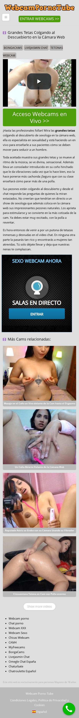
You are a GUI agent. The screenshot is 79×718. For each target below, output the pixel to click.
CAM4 (13, 642)
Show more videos (39, 606)
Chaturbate (16, 666)
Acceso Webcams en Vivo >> (39, 117)
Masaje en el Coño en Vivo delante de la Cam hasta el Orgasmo (39, 403)
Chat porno (16, 623)
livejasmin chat (36, 48)
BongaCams (16, 652)
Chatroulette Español (22, 671)
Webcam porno (19, 618)
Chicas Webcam (19, 637)
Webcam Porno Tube (39, 693)
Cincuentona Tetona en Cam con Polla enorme (39, 594)
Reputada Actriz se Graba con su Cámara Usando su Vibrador (39, 530)
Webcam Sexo (18, 633)
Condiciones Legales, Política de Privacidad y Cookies (39, 702)
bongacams (13, 48)
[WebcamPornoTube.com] (39, 3)
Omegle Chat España (22, 661)
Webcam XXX (17, 628)
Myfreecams (17, 647)
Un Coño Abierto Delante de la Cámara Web (39, 467)
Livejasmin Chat (19, 657)
